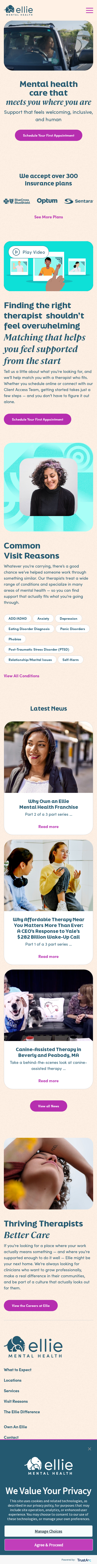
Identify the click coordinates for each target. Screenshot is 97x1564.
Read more (63, 826)
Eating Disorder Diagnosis (29, 628)
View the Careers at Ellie (31, 1305)
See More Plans (48, 216)
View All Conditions (21, 675)
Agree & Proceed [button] (49, 1544)
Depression (68, 618)
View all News (48, 1106)
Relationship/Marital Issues (30, 659)
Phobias (15, 639)
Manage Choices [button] (48, 1531)
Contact (11, 1437)
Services (11, 1390)
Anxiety (43, 618)
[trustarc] (83, 1559)
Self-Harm (70, 659)
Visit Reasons (16, 1401)
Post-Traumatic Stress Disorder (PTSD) (39, 649)
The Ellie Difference (22, 1411)
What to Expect (17, 1369)
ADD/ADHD (18, 618)
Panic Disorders (72, 628)
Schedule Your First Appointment (48, 135)
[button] (89, 1448)
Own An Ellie (15, 1426)
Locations (12, 1380)
